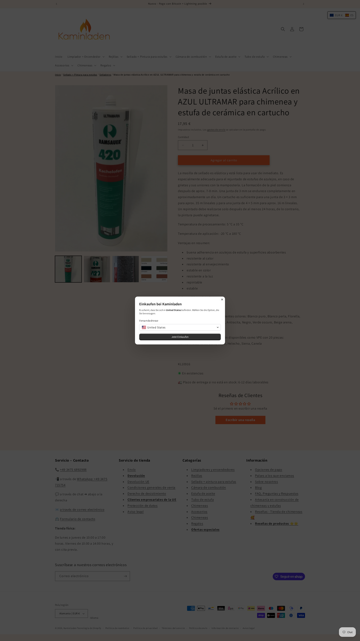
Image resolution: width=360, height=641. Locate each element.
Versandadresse (148, 320)
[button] (180, 327)
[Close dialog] (222, 299)
